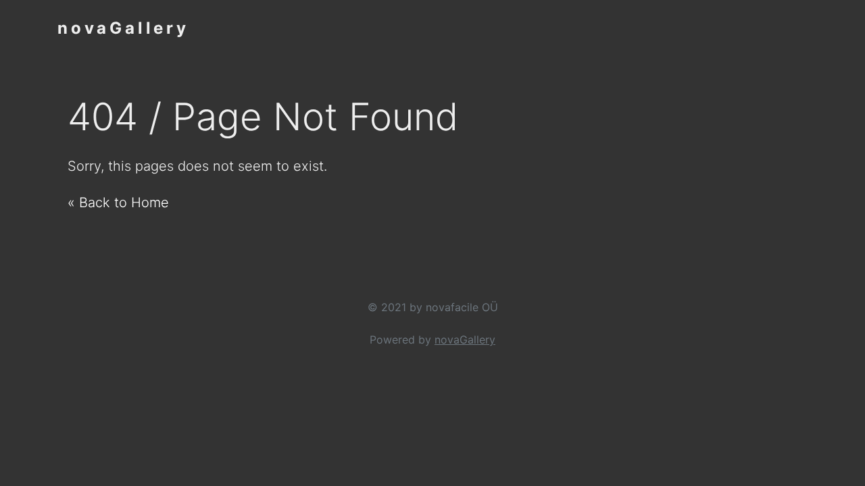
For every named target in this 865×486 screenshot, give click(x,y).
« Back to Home (118, 202)
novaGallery (123, 28)
